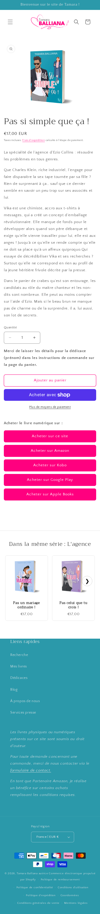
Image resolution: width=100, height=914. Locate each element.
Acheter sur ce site (50, 436)
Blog (13, 690)
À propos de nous (25, 701)
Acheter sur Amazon (50, 450)
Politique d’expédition (40, 895)
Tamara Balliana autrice (32, 873)
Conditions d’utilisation (73, 887)
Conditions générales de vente (38, 903)
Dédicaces (18, 678)
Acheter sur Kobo (50, 465)
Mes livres (18, 666)
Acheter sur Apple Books (50, 494)
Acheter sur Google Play (50, 480)
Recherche (19, 655)
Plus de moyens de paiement (50, 407)
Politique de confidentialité (34, 887)
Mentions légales (75, 903)
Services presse (23, 713)
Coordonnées (70, 895)
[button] (10, 22)
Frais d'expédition (33, 140)
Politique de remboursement (60, 879)
